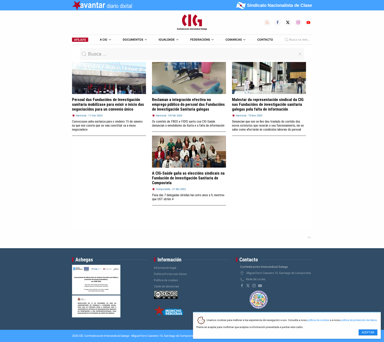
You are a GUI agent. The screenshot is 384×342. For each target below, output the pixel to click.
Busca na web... (299, 39)
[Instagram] (254, 286)
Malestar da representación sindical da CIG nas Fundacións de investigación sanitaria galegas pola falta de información (268, 104)
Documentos (133, 39)
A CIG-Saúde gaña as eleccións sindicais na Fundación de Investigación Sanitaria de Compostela (188, 178)
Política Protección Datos (170, 274)
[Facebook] (242, 286)
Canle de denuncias (166, 286)
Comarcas (233, 39)
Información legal (165, 267)
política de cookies (318, 320)
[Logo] (192, 22)
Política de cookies (166, 280)
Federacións (200, 39)
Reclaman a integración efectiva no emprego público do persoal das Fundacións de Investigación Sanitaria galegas (188, 104)
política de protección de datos (358, 320)
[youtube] (260, 286)
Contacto (265, 39)
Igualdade (167, 39)
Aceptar (368, 332)
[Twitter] (248, 286)
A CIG (103, 39)
